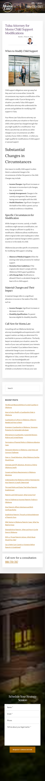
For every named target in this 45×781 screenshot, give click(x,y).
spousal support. (13, 142)
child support (35, 139)
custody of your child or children (16, 136)
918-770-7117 (34, 7)
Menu (40, 3)
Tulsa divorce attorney (25, 118)
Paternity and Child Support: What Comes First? (20, 495)
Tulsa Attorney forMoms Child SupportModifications (19, 29)
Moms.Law (29, 357)
